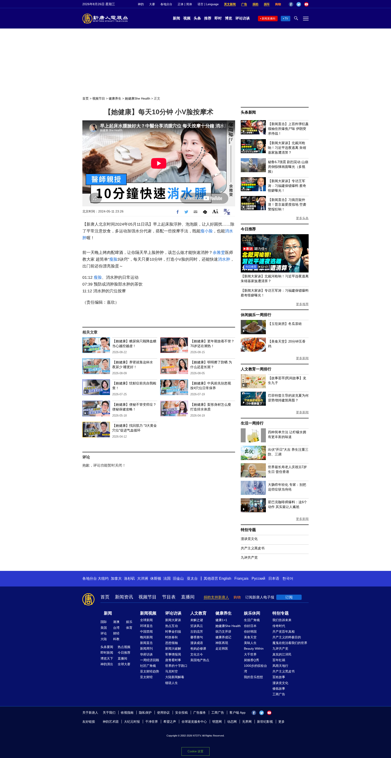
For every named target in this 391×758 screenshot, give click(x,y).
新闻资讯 (124, 596)
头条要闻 (106, 647)
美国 (103, 627)
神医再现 (221, 643)
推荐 (207, 18)
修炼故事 (278, 688)
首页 (85, 98)
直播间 (188, 596)
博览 (228, 18)
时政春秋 (171, 637)
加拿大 (116, 578)
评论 (103, 633)
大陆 (103, 639)
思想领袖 (171, 643)
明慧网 (217, 721)
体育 (129, 627)
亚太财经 (146, 677)
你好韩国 (250, 631)
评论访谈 (242, 18)
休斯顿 (155, 578)
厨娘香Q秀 (251, 660)
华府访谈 (146, 654)
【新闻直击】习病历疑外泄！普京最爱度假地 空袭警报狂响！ (287, 204)
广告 (244, 4)
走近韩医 (221, 648)
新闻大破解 (173, 648)
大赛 (152, 4)
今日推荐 (248, 229)
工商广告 (278, 694)
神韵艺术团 (111, 721)
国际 (103, 622)
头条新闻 (248, 112)
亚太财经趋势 (149, 671)
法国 (167, 578)
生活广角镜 (252, 620)
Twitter (298, 4)
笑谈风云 (196, 626)
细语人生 (171, 683)
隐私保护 (145, 712)
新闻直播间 (268, 18)
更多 (281, 721)
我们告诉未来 (281, 620)
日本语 (273, 578)
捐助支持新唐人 (216, 597)
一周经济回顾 (149, 660)
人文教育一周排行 (256, 369)
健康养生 (115, 98)
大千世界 (250, 654)
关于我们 (109, 712)
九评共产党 (249, 557)
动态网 (232, 721)
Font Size (215, 211)
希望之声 (169, 721)
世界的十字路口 (176, 665)
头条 (197, 18)
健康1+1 (221, 620)
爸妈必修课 (198, 648)
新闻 (176, 18)
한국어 (287, 578)
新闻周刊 (146, 648)
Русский (258, 578)
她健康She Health (137, 98)
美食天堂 (250, 637)
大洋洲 (142, 578)
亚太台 (192, 578)
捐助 (255, 4)
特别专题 (248, 530)
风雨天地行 (280, 665)
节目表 (169, 596)
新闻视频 (148, 613)
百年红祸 (278, 660)
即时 (218, 18)
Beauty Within (254, 648)
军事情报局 (173, 654)
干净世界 (151, 721)
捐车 (267, 4)
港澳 (116, 622)
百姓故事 (278, 677)
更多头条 (302, 218)
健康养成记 (223, 637)
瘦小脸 (206, 231)
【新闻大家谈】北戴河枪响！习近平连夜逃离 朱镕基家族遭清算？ (287, 147)
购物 (278, 4)
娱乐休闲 (252, 613)
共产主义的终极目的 (286, 637)
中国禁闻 (146, 631)
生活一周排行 (252, 423)
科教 (116, 639)
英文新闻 (230, 4)
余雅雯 (219, 252)
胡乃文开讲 (223, 631)
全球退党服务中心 (194, 721)
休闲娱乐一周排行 (256, 315)
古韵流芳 (196, 631)
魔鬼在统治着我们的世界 (289, 643)
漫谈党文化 (249, 539)
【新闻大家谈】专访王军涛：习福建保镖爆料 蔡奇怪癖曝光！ (287, 185)
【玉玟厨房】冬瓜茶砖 (285, 324)
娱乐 (129, 622)
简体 (189, 4)
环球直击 (146, 626)
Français (241, 578)
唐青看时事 (173, 660)
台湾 (116, 627)
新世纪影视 (265, 721)
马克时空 (171, 671)
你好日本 (250, 626)
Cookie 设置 (195, 751)
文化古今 (196, 654)
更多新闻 (302, 358)
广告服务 (199, 712)
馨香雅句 (196, 637)
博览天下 (106, 658)
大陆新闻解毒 (174, 677)
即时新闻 (106, 652)
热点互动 (171, 626)
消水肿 (224, 259)
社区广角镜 (148, 665)
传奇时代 (278, 626)
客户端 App (237, 712)
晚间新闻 (146, 637)
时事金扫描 (173, 631)
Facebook (291, 4)
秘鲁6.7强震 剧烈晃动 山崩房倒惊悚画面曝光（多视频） (288, 166)
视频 (187, 18)
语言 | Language (208, 4)
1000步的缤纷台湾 (255, 668)
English (225, 578)
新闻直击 (146, 643)
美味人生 (250, 643)
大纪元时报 (132, 721)
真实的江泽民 (281, 654)
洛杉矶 (129, 578)
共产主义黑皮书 (253, 548)
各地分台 (166, 4)
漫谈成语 (196, 643)
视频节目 (98, 98)
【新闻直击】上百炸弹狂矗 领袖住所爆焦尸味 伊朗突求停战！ (288, 128)
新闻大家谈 (173, 620)
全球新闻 (146, 620)
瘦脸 (113, 259)
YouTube (306, 4)
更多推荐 (302, 304)
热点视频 (124, 647)
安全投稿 (181, 712)
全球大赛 (124, 664)
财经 (116, 633)
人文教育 (198, 613)
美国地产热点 (199, 660)
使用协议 (163, 712)
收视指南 (127, 712)
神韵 (141, 4)
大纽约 (103, 578)
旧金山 (178, 578)
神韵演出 (106, 664)
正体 (181, 4)
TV (286, 18)
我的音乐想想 (253, 677)
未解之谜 (196, 620)
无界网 (247, 721)
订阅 (289, 597)
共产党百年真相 (283, 631)
